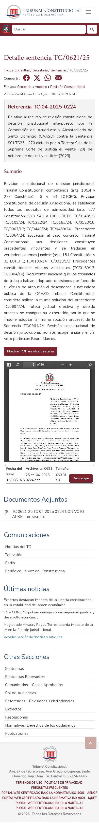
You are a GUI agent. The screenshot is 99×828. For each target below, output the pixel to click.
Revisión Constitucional (67, 87)
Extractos (13, 709)
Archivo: (32, 468)
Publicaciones (16, 733)
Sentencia (24, 87)
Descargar (81, 478)
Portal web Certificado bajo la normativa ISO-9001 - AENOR (49, 793)
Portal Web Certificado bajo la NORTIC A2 (49, 803)
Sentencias (59, 70)
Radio (10, 563)
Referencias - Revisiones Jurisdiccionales (39, 701)
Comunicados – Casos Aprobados (34, 684)
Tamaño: (62, 468)
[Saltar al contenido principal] (44, 11)
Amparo (41, 87)
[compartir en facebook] (26, 77)
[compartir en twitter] (37, 77)
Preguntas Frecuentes (49, 787)
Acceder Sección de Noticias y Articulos (33, 637)
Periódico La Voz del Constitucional (35, 571)
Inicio (7, 70)
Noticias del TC (18, 546)
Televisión (13, 554)
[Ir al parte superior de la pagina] (90, 742)
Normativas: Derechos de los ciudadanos (40, 725)
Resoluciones (16, 717)
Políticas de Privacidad (63, 782)
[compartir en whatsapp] (47, 77)
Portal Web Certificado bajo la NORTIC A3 (49, 808)
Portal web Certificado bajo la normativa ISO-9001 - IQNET (49, 798)
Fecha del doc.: (14, 471)
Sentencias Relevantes (25, 676)
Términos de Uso (29, 782)
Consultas (22, 70)
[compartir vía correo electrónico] (58, 77)
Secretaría (40, 70)
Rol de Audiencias (20, 692)
